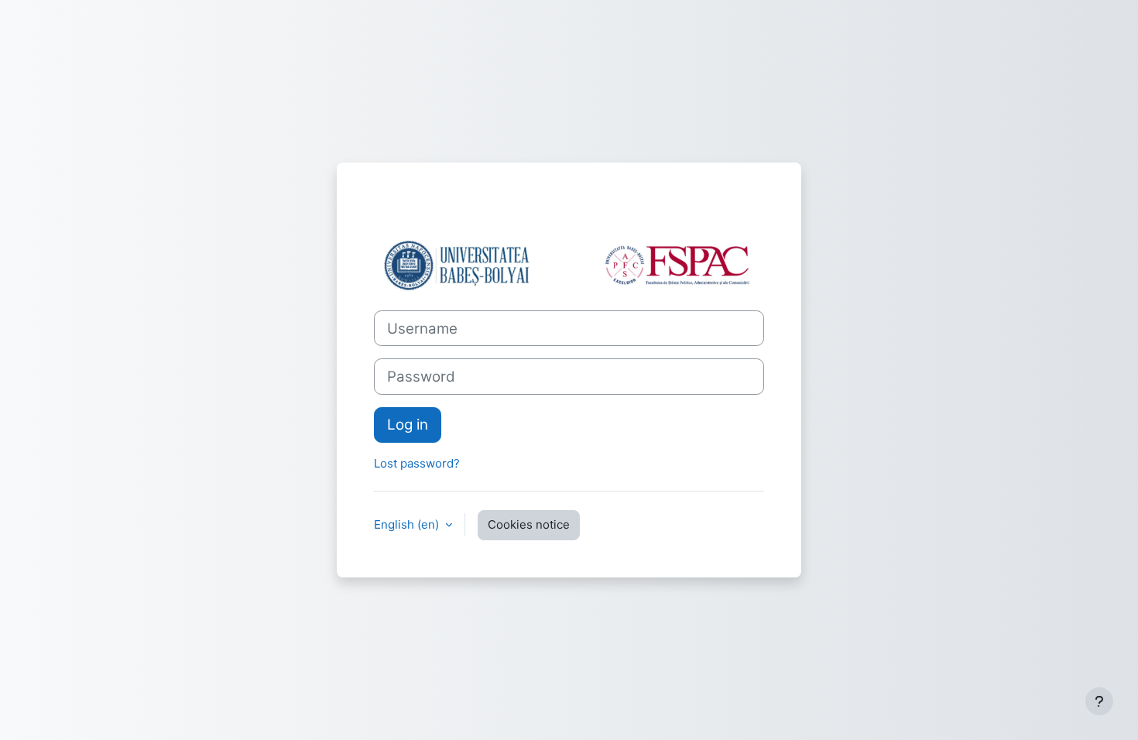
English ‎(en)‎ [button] (408, 524)
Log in (407, 424)
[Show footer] (1099, 701)
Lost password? (417, 463)
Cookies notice (529, 524)
